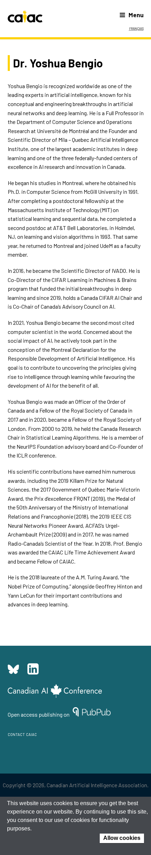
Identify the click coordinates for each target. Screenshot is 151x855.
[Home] (25, 16)
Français (136, 28)
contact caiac (22, 733)
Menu (136, 15)
